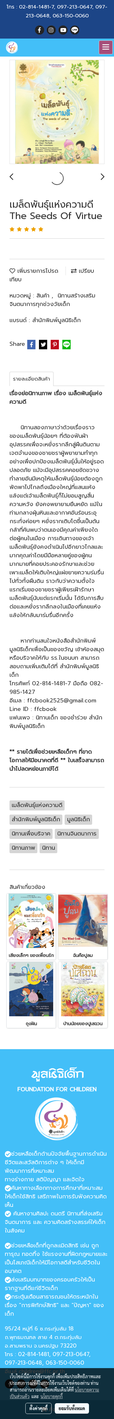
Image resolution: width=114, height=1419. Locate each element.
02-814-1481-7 (36, 7)
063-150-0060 (71, 16)
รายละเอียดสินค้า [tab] (31, 379)
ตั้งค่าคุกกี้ (38, 1408)
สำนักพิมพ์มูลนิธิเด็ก (56, 320)
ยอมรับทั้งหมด (72, 1408)
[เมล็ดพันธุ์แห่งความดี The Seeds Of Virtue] (57, 112)
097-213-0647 (74, 7)
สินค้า (44, 295)
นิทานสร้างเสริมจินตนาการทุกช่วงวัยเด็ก (52, 300)
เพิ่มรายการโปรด (36, 270)
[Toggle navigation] (106, 47)
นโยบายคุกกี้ (52, 1396)
